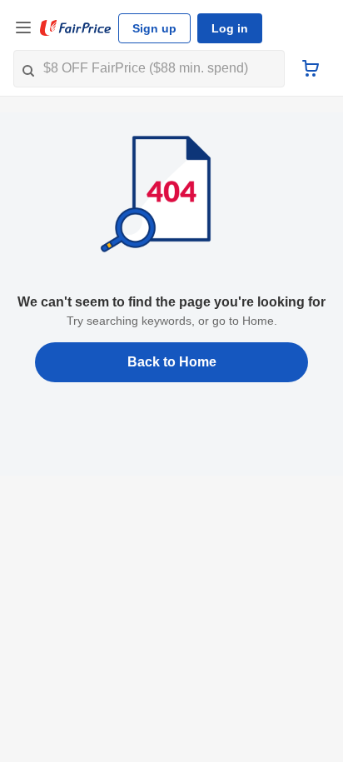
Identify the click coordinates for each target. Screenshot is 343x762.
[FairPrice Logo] (76, 28)
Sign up (154, 28)
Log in (229, 28)
